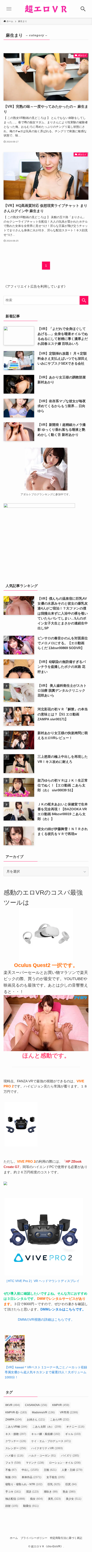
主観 (50, 1469)
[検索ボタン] (83, 9)
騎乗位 (31, 1505)
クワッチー (15, 1441)
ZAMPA (13, 1419)
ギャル (73, 1434)
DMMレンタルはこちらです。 (63, 1309)
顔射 (11, 1505)
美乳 (54, 1498)
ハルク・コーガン (42, 1455)
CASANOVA (36, 1405)
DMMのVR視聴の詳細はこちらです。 (46, 1319)
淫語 (32, 1491)
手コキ (13, 1491)
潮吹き (51, 1491)
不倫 (11, 1469)
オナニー (75, 1426)
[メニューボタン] (9, 9)
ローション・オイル (65, 1462)
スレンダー (15, 1448)
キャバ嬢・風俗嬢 (45, 1434)
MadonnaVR (43, 1412)
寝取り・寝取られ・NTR (23, 1484)
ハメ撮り (14, 1455)
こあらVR (59, 1419)
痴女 (36, 1498)
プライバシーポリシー (34, 1538)
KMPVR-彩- (16, 1412)
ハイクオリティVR (47, 1448)
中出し (30, 1469)
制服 (11, 1477)
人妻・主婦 (72, 1469)
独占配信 (15, 1498)
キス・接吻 (15, 1434)
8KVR (12, 1405)
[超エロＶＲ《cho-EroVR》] (46, 9)
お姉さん (36, 1419)
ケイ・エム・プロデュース (51, 1441)
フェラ (13, 1462)
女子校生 (55, 1477)
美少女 (73, 1498)
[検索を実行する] (83, 300)
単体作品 (31, 1477)
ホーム (14, 1538)
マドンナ (35, 1462)
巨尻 (71, 1484)
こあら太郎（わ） (46, 1426)
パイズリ (70, 1455)
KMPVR (60, 1405)
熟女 (69, 1491)
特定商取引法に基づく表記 (66, 1538)
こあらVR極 (16, 1426)
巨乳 (54, 1484)
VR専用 (69, 1412)
